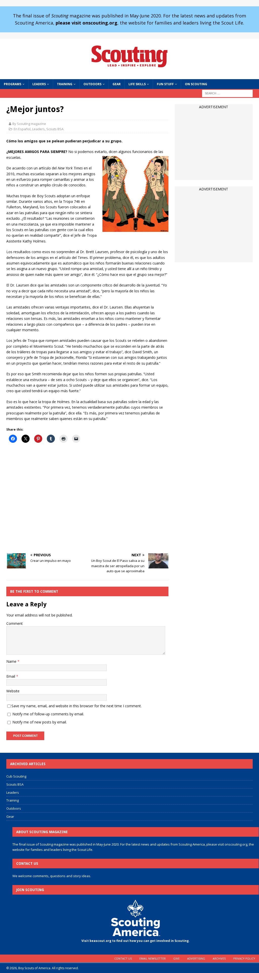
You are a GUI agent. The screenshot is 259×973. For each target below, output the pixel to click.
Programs (12, 84)
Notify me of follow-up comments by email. (48, 714)
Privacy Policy (244, 958)
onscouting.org (236, 844)
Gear (117, 84)
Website (12, 691)
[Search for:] (227, 93)
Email (11, 676)
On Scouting (196, 84)
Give (176, 958)
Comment (14, 623)
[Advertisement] (87, 498)
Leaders (39, 84)
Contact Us (123, 958)
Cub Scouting (16, 776)
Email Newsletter (152, 958)
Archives (219, 958)
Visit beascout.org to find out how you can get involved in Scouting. (135, 941)
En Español (22, 129)
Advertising (196, 958)
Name (11, 661)
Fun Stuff (165, 84)
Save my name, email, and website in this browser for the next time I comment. (76, 705)
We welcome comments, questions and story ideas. (51, 876)
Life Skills (137, 84)
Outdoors (92, 84)
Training (64, 84)
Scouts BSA (54, 129)
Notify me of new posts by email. (39, 722)
